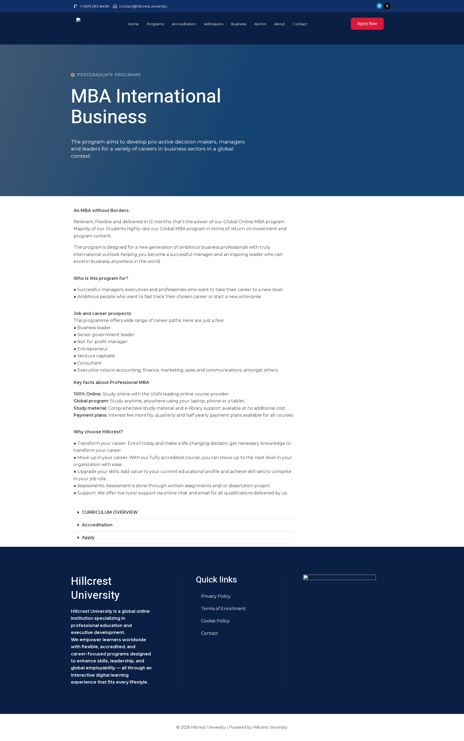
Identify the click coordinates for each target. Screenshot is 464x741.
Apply (88, 537)
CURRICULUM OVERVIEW (110, 512)
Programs (155, 24)
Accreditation (184, 24)
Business (238, 24)
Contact (300, 24)
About (279, 24)
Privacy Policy (216, 596)
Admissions (213, 24)
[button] (184, 512)
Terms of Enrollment (223, 608)
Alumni (260, 24)
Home (133, 24)
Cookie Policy (215, 620)
